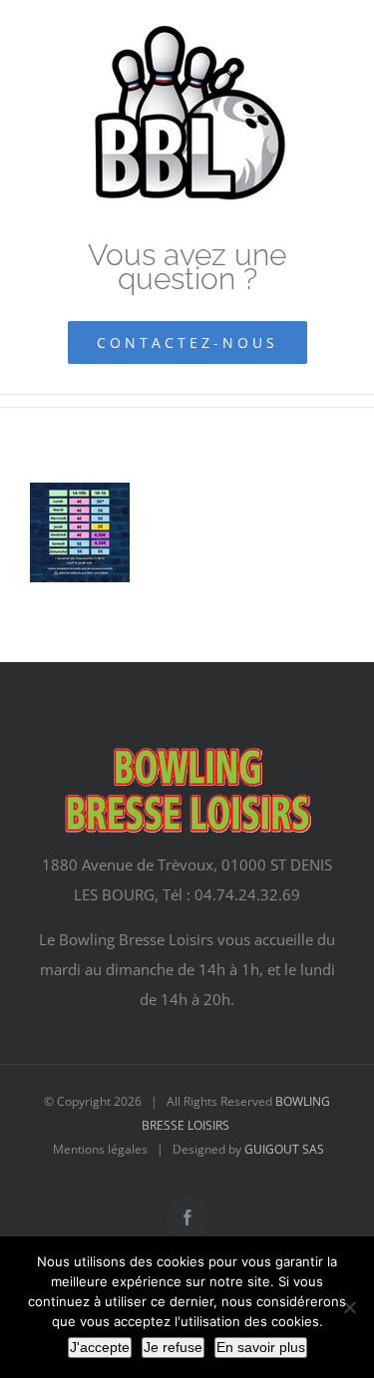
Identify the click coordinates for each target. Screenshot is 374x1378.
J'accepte (100, 1347)
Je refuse (173, 1347)
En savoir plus (260, 1347)
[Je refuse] (349, 1307)
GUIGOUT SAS (284, 1149)
